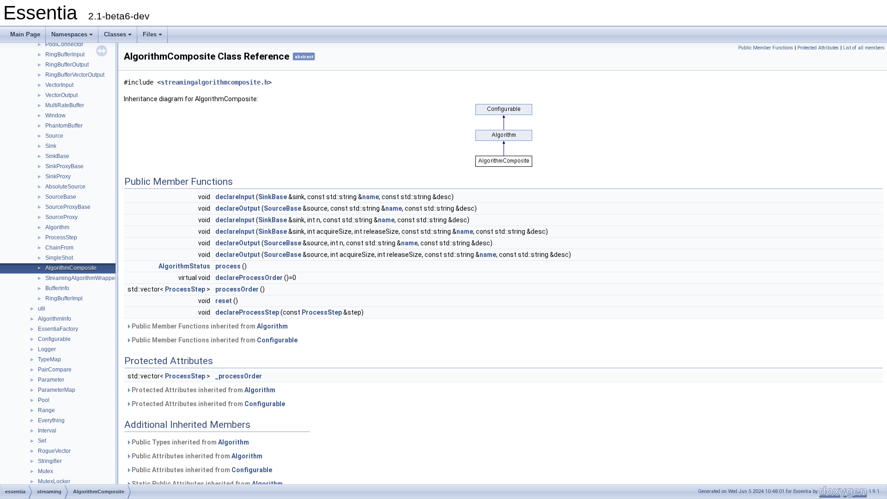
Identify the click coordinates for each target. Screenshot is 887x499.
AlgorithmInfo (54, 319)
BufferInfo (57, 288)
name (370, 197)
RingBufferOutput (67, 64)
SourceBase (60, 197)
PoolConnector (64, 44)
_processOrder (238, 376)
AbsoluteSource (65, 186)
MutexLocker (54, 481)
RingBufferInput (65, 54)
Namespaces (69, 34)
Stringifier (50, 461)
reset (223, 300)
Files (150, 34)
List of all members (864, 48)
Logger (47, 349)
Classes (115, 34)
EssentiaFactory (58, 329)
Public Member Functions (765, 48)
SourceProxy (61, 217)
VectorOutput (61, 95)
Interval (47, 430)
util (41, 308)
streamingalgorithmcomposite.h (214, 82)
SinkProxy (58, 176)
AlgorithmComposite (71, 268)
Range (46, 410)
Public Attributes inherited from (196, 456)
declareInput (235, 197)
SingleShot (59, 258)
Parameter (51, 380)
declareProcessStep (247, 312)
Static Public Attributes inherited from (206, 483)
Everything (51, 420)
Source (54, 136)
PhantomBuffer (64, 125)
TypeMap (49, 359)
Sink (50, 146)
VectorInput (59, 85)
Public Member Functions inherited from (209, 326)
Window (55, 115)
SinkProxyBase (64, 166)
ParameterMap (56, 390)
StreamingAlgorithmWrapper (81, 278)
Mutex (45, 471)
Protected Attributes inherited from (202, 390)
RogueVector (54, 451)
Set (42, 441)
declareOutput (237, 208)
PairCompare (55, 369)
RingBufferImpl (64, 298)
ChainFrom (59, 247)
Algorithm (57, 227)
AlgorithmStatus (184, 266)
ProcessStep (61, 237)
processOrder (237, 289)
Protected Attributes (818, 48)
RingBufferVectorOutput (74, 75)
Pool (43, 400)
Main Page (25, 34)
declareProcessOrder (249, 277)
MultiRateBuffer (64, 105)
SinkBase (57, 156)
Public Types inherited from (189, 442)
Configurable (54, 339)
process (228, 266)
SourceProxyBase (68, 207)
